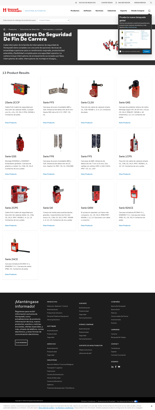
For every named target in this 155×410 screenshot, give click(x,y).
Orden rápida (140, 2)
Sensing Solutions (53, 319)
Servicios (99, 11)
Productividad (52, 334)
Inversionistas (116, 319)
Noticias (114, 313)
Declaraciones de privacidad (106, 401)
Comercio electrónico (54, 381)
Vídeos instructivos (85, 350)
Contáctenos (115, 348)
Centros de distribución (55, 374)
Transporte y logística (54, 368)
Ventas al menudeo (53, 378)
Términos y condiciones (88, 401)
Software (87, 11)
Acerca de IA (115, 309)
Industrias (112, 11)
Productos (75, 11)
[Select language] (76, 2)
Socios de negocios (87, 2)
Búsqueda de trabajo (118, 337)
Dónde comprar (137, 11)
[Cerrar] (151, 406)
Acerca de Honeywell (118, 306)
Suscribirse (21, 342)
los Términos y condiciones (64, 408)
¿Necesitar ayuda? (85, 353)
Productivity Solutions (54, 313)
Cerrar (146, 51)
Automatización (52, 309)
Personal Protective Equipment (58, 316)
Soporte (123, 11)
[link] (20, 122)
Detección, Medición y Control (57, 306)
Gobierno (50, 384)
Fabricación (51, 371)
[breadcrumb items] (4, 29)
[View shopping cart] (151, 2)
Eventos (114, 323)
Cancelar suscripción (118, 355)
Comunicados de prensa (119, 316)
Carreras (114, 334)
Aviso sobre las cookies (46, 408)
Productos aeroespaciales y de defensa (60, 388)
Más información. (131, 27)
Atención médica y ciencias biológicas (60, 364)
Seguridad (50, 337)
